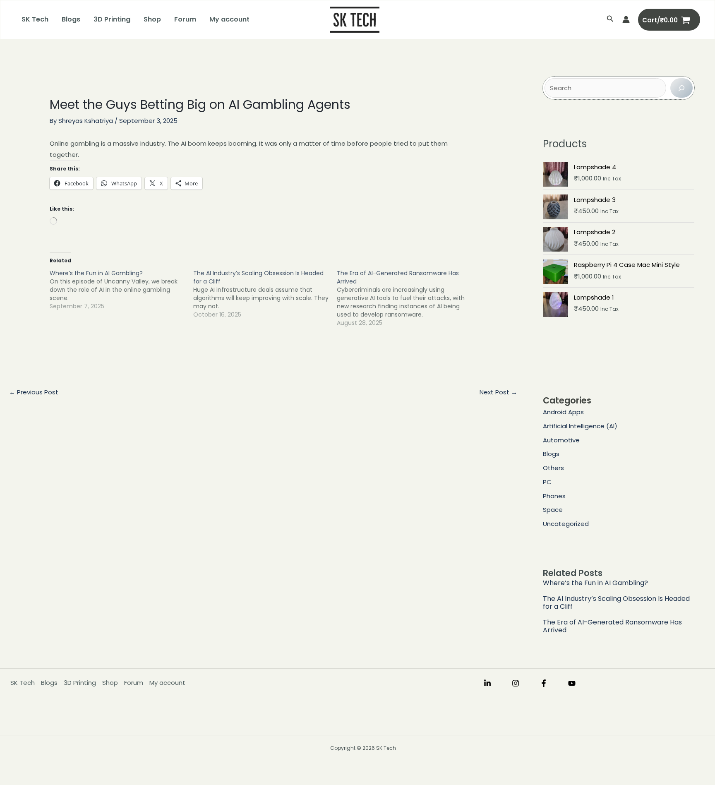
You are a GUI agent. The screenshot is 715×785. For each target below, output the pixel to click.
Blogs (71, 19)
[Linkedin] (487, 683)
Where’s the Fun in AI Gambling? (595, 583)
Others (553, 467)
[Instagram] (515, 683)
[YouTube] (572, 683)
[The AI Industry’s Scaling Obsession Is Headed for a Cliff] (265, 294)
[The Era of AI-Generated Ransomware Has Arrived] (408, 298)
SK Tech (35, 19)
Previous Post (33, 392)
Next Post (498, 392)
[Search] (681, 88)
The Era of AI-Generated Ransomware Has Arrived (612, 626)
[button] (610, 19)
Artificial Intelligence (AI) (580, 426)
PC (547, 482)
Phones (554, 496)
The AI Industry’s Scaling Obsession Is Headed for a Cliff (616, 602)
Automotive (561, 440)
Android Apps (563, 412)
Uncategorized (566, 523)
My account (229, 19)
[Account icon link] (626, 19)
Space (553, 509)
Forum (185, 19)
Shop (152, 19)
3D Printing (112, 19)
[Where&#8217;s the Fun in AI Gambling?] (121, 289)
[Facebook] (543, 683)
